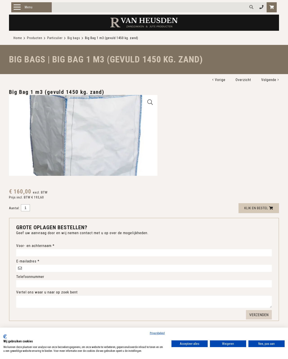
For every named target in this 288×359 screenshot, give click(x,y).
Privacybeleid (157, 333)
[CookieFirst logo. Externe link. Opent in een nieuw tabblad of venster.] (5, 337)
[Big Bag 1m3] (150, 102)
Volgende (269, 80)
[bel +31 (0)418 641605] (261, 7)
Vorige (219, 80)
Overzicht (243, 80)
